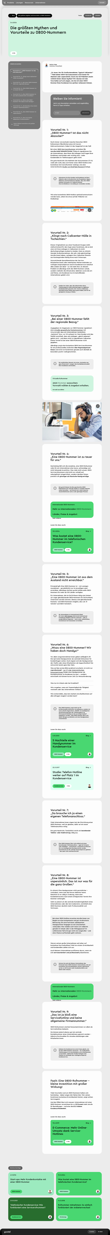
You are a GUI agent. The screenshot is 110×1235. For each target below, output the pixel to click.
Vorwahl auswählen (58, 389)
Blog (13, 15)
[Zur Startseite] (4, 3)
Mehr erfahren (57, 518)
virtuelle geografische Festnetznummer (68, 330)
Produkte (10, 2)
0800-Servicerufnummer (66, 149)
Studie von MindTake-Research (73, 167)
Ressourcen (29, 2)
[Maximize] (89, 210)
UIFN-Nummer (68, 616)
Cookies (91, 1231)
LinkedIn (97, 15)
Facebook (88, 15)
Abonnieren (85, 112)
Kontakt (102, 2)
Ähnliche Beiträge (15, 1168)
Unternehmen (40, 2)
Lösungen (19, 2)
